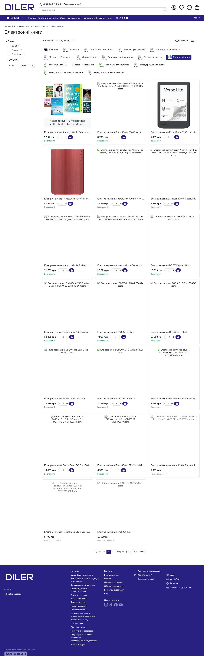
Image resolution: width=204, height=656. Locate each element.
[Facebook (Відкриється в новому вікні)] (123, 18)
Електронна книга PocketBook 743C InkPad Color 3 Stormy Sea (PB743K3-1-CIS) (85, 465)
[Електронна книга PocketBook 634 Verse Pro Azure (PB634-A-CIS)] (174, 372)
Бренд (11, 41)
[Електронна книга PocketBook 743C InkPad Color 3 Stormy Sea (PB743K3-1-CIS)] (67, 438)
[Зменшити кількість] (58, 137)
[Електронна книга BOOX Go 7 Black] (174, 305)
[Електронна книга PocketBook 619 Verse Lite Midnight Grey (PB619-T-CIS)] (174, 105)
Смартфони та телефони (82, 575)
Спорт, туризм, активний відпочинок (81, 635)
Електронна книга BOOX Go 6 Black (115, 332)
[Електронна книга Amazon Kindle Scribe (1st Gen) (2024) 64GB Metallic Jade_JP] (120, 238)
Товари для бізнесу (79, 619)
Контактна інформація (94, 18)
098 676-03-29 (52, 4)
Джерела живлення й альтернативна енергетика (83, 614)
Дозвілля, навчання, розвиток (84, 640)
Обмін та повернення (70, 18)
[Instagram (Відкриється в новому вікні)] (116, 18)
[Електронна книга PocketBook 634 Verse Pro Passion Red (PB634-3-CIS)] (67, 172)
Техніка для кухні (78, 598)
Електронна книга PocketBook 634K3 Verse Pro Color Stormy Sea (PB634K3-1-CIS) (139, 132)
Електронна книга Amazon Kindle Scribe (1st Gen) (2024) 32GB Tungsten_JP (83, 265)
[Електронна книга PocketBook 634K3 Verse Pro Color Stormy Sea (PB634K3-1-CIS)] (120, 105)
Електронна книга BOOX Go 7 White (116, 398)
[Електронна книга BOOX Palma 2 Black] (174, 238)
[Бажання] (181, 7)
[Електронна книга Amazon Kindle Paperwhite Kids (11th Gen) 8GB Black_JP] (174, 438)
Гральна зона (77, 623)
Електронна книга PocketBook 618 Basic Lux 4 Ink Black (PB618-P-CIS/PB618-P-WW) (88, 531)
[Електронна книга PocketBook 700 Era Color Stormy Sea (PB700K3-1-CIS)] (120, 172)
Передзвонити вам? (72, 4)
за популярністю (64, 40)
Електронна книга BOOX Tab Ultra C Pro (64, 398)
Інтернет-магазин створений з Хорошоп (19, 650)
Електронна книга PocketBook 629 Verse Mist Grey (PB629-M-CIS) (131, 465)
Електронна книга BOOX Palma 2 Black (171, 265)
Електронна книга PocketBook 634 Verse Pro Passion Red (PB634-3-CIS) (81, 198)
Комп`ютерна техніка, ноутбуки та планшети (85, 580)
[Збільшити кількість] (66, 137)
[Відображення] (194, 40)
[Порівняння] (189, 7)
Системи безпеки (78, 609)
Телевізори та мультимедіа (83, 585)
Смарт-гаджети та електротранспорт (79, 590)
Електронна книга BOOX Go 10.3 (114, 531)
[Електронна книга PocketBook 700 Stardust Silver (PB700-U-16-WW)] (67, 305)
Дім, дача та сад (78, 627)
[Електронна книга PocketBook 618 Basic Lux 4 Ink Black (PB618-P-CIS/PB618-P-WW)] (67, 505)
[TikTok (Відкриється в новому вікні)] (120, 18)
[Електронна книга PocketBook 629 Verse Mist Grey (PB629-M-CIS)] (120, 438)
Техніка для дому (78, 602)
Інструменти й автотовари (82, 631)
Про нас (32, 18)
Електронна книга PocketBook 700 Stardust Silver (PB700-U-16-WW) (80, 332)
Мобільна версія (14, 594)
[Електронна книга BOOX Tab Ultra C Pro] (67, 372)
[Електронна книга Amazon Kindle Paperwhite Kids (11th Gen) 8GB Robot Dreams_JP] (174, 172)
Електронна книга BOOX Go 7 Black (169, 332)
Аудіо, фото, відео (79, 595)
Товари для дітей (78, 644)
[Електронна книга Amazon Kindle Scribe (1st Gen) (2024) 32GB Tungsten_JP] (67, 238)
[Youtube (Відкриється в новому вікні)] (127, 18)
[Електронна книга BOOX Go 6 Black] (120, 305)
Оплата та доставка (48, 18)
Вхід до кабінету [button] (111, 575)
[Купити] (70, 137)
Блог (110, 18)
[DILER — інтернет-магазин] (19, 577)
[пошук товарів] (164, 9)
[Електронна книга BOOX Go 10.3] (120, 505)
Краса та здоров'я (79, 606)
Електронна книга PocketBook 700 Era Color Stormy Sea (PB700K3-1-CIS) (135, 198)
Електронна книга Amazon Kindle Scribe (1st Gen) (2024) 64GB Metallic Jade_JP (138, 265)
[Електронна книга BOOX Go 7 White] (120, 372)
